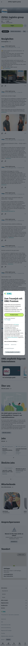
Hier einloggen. (7, 319)
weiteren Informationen (12, 337)
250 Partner (16, 324)
